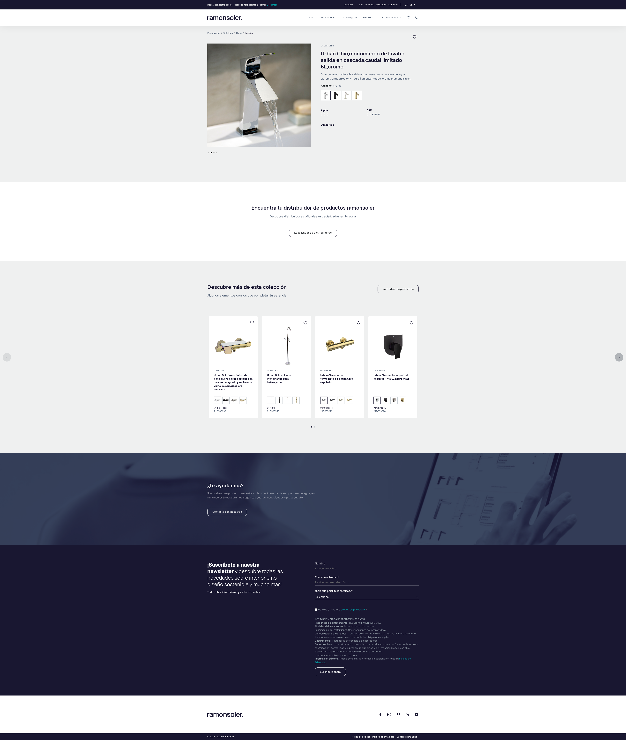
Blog (361, 4)
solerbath (348, 4)
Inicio (311, 17)
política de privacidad (353, 610)
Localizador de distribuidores (313, 232)
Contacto (393, 4)
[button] (208, 152)
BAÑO (239, 33)
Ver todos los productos (398, 289)
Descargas (381, 4)
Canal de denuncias (407, 736)
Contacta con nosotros (227, 511)
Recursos (369, 4)
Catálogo (228, 33)
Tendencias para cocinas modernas (242, 5)
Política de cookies (360, 736)
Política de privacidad (383, 736)
